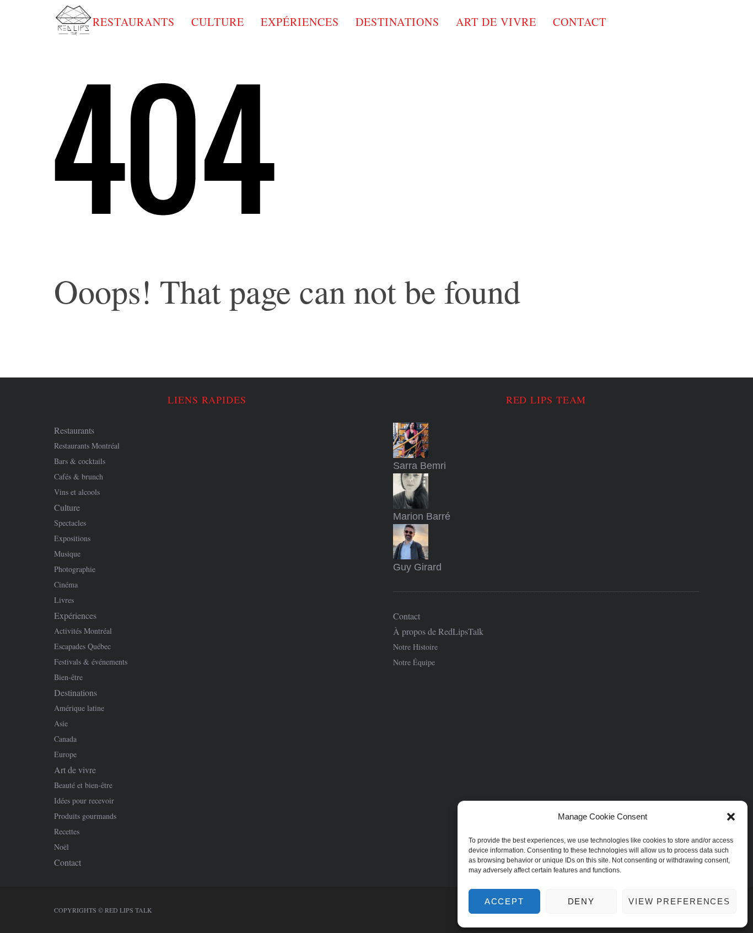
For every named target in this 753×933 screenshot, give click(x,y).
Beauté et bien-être (83, 785)
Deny (581, 901)
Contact (579, 21)
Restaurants (134, 21)
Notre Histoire (415, 646)
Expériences (300, 21)
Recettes (66, 831)
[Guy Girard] (546, 541)
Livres (64, 600)
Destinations (397, 21)
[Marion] (546, 491)
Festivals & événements (90, 661)
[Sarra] (546, 440)
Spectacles (70, 522)
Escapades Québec (82, 646)
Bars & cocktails (79, 461)
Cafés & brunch (78, 476)
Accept (504, 901)
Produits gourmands (85, 816)
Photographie (74, 569)
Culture (217, 21)
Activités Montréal (83, 630)
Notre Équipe (414, 662)
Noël (61, 847)
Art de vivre (496, 21)
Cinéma (66, 584)
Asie (61, 723)
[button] (730, 816)
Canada (65, 739)
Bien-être (68, 677)
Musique (67, 553)
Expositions (72, 538)
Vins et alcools (77, 492)
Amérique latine (79, 708)
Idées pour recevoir (84, 800)
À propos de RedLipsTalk (438, 631)
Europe (65, 754)
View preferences (679, 901)
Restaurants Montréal (87, 445)
